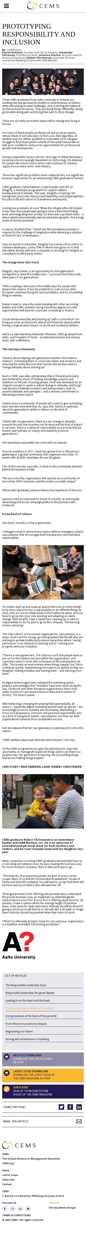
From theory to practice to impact (26, 1023)
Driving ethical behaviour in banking (27, 1039)
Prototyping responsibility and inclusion (30, 1008)
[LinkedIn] (79, 1107)
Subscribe (8, 1179)
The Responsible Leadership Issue (26, 985)
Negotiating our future (19, 1031)
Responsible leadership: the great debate (30, 993)
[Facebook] (70, 1107)
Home (5, 1170)
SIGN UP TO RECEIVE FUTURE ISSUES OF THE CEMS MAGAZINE (32, 1091)
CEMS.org (8, 1163)
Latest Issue (10, 1175)
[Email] (79, 1122)
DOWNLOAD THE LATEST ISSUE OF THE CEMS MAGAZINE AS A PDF (34, 1075)
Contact (7, 1184)
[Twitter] (61, 1107)
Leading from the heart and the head (28, 1000)
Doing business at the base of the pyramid (31, 1016)
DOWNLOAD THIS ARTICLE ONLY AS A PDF (32, 1059)
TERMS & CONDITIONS (16, 1215)
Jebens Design (67, 1207)
